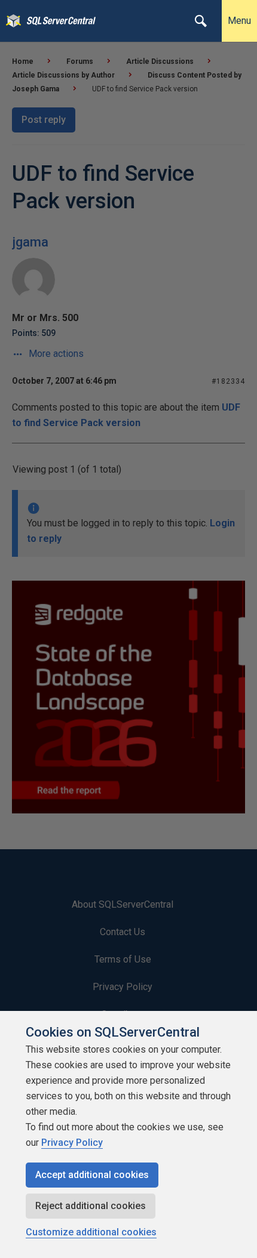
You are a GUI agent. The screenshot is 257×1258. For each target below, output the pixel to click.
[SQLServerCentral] (10, 21)
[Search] (201, 21)
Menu (239, 20)
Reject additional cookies (90, 1205)
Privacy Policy (72, 1142)
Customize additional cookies (91, 1232)
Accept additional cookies (92, 1174)
